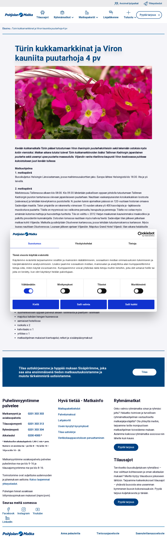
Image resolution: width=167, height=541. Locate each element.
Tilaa (144, 372)
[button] (73, 17)
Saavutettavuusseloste (150, 533)
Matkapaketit (87, 17)
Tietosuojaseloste (108, 533)
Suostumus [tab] (34, 243)
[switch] (65, 291)
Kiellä (36, 304)
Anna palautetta (70, 533)
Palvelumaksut (67, 414)
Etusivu (6, 28)
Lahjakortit (64, 420)
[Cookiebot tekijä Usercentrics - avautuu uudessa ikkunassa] (140, 234)
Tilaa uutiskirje (67, 432)
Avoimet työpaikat (129, 3)
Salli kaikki (131, 304)
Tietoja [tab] (132, 243)
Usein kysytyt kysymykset (73, 426)
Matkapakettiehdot (69, 408)
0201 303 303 (36, 413)
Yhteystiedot (155, 3)
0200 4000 (34, 435)
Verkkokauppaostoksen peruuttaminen (81, 437)
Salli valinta (83, 304)
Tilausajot (42, 17)
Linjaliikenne (111, 17)
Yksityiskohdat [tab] (83, 243)
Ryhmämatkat (62, 17)
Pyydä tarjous (126, 447)
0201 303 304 (36, 429)
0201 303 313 (36, 423)
